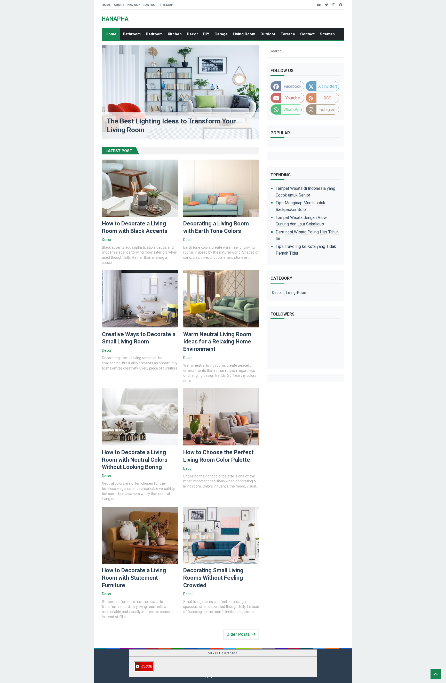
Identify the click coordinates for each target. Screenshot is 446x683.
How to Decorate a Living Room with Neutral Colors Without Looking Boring (135, 459)
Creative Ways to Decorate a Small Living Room (139, 338)
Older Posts (238, 634)
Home (106, 5)
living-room (296, 292)
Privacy (133, 5)
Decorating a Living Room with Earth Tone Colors (216, 227)
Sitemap (166, 5)
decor (107, 240)
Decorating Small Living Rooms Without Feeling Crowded (213, 577)
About (119, 5)
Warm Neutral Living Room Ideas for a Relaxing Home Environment (217, 341)
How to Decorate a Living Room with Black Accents (135, 227)
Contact (149, 5)
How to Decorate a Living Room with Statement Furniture (134, 577)
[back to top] (436, 674)
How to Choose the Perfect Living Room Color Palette (218, 456)
